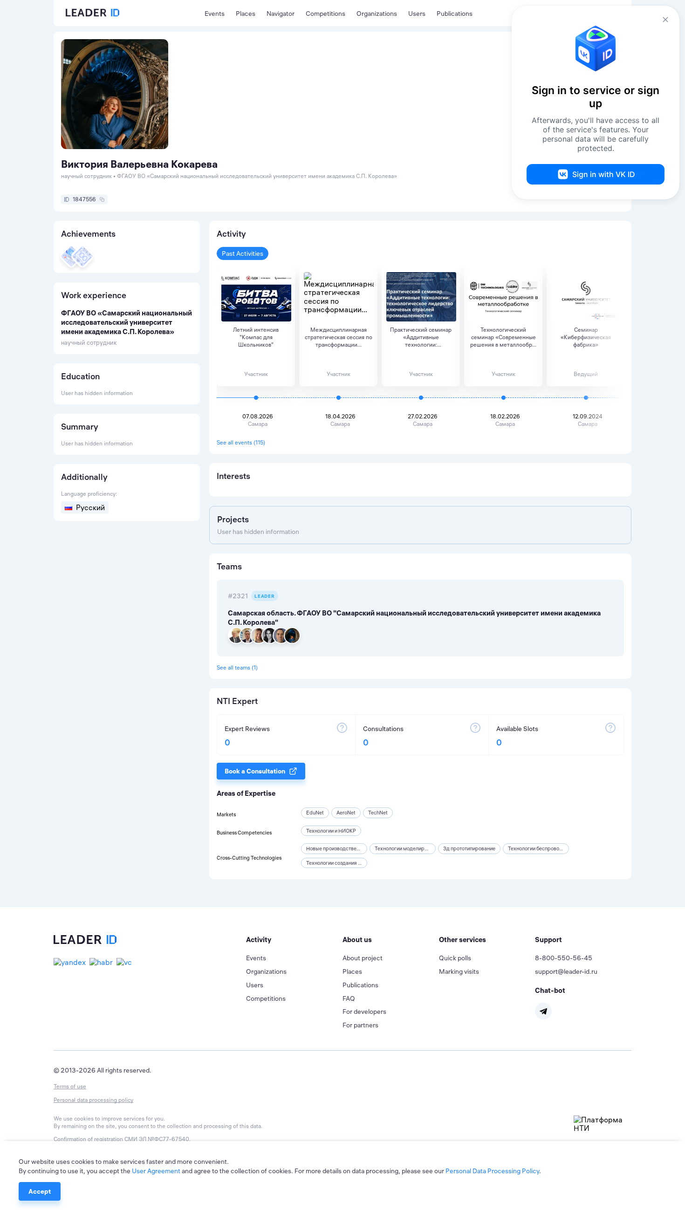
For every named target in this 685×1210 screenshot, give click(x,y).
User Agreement (156, 1171)
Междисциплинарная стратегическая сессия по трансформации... (338, 337)
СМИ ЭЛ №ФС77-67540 (156, 1138)
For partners (360, 1025)
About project (362, 958)
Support (548, 939)
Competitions (325, 13)
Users (416, 13)
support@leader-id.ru (566, 971)
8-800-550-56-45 (563, 958)
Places (245, 13)
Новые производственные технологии (351, 848)
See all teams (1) (237, 667)
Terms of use (70, 1086)
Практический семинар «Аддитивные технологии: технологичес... (421, 337)
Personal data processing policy (93, 1099)
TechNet (378, 812)
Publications (455, 13)
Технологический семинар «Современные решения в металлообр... (503, 337)
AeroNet (346, 812)
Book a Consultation (255, 771)
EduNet (315, 812)
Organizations (376, 13)
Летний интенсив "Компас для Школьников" (256, 337)
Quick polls (455, 958)
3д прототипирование (469, 848)
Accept (39, 1191)
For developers (364, 1011)
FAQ (348, 998)
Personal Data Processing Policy (492, 1171)
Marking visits (459, 971)
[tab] (294, 939)
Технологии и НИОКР (331, 830)
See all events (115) (241, 442)
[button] (294, 939)
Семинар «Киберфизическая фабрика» (586, 337)
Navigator (281, 13)
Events (215, 13)
